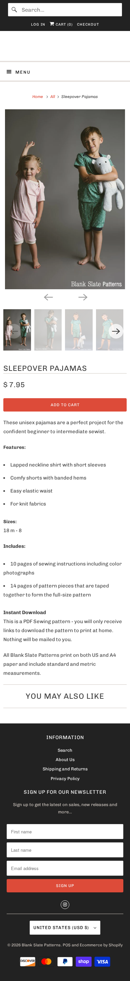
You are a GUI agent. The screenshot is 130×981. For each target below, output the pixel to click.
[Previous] (47, 296)
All (53, 96)
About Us (65, 759)
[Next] (82, 296)
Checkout (88, 24)
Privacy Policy (65, 778)
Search (65, 750)
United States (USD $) (61, 927)
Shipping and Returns (65, 768)
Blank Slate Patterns (41, 945)
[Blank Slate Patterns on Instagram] (65, 904)
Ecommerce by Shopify (101, 945)
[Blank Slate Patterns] (65, 48)
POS (67, 945)
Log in (38, 24)
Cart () (63, 24)
